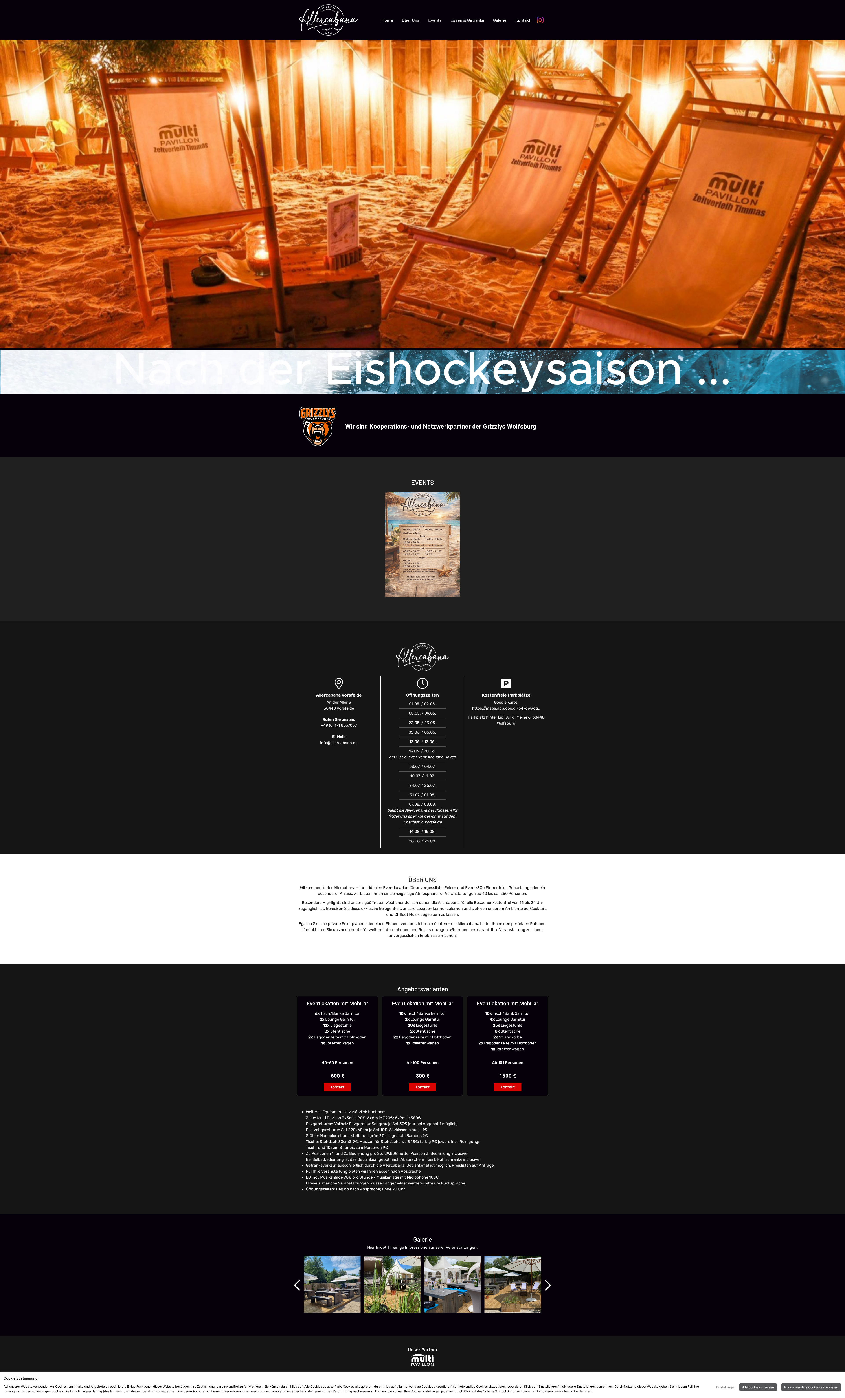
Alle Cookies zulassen (758, 1387)
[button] (296, 1285)
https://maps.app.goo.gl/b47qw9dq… (506, 708)
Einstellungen (725, 1387)
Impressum (620, 1391)
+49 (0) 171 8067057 (339, 725)
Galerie (500, 20)
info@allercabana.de (339, 742)
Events (435, 20)
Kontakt (522, 20)
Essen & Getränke (467, 20)
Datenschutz (602, 1391)
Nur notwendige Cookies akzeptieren (811, 1387)
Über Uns (410, 20)
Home (387, 20)
